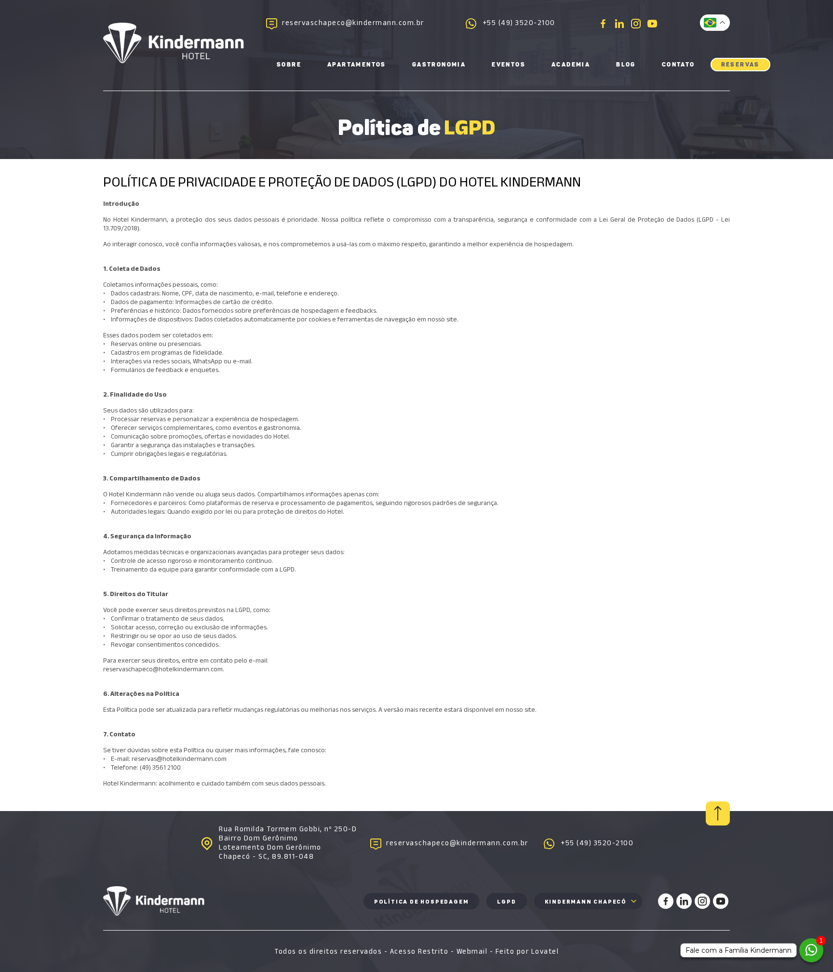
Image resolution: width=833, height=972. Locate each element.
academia (570, 64)
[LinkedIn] (619, 23)
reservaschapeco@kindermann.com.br (353, 23)
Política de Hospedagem (421, 902)
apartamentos (356, 64)
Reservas (740, 64)
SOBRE (289, 64)
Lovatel (545, 951)
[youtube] (652, 23)
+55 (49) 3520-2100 (519, 23)
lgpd (506, 902)
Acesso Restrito (419, 951)
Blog (626, 64)
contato (678, 64)
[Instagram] (636, 23)
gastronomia (439, 64)
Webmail (472, 951)
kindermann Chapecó (586, 902)
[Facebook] (603, 23)
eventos (508, 64)
